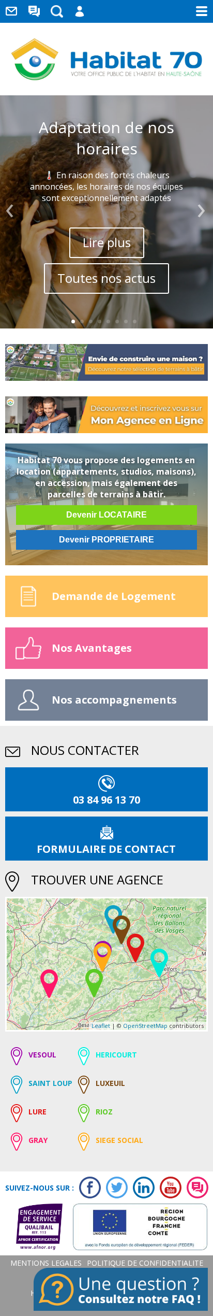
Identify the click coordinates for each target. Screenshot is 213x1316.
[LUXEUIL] (121, 930)
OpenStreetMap (145, 1025)
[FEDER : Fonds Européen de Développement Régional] (135, 1227)
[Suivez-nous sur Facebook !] (87, 1187)
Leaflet (101, 1025)
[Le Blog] (34, 11)
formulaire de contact (106, 849)
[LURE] (135, 948)
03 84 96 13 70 (106, 800)
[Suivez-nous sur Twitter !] (114, 1187)
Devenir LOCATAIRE (106, 514)
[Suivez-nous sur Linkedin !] (141, 1187)
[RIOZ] (94, 983)
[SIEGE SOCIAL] (102, 957)
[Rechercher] (57, 11)
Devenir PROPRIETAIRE (106, 539)
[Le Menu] (201, 11)
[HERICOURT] (159, 963)
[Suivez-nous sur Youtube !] (168, 1187)
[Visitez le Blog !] (194, 1187)
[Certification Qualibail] (34, 1227)
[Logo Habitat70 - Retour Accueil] (107, 59)
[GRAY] (49, 983)
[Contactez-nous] (11, 11)
